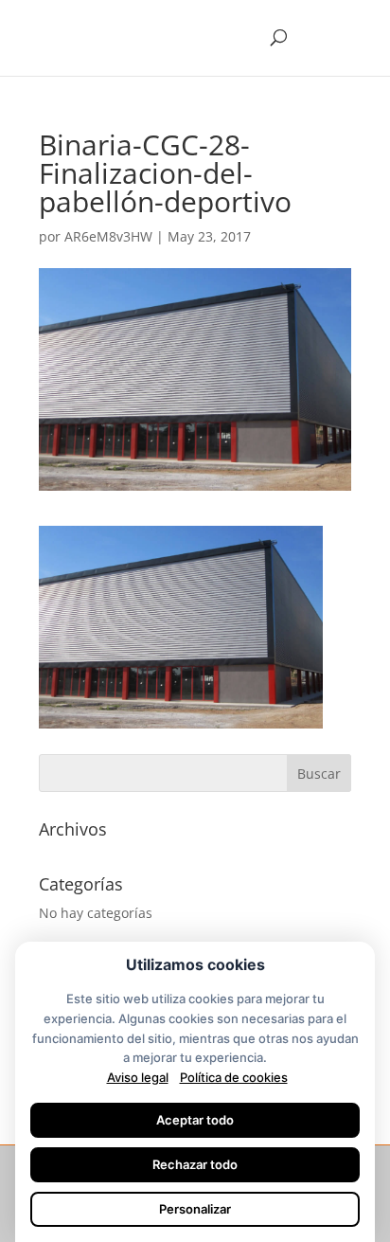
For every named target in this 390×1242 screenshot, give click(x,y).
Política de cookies (234, 1077)
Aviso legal (137, 1077)
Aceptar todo (195, 1119)
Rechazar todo (195, 1164)
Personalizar (195, 1208)
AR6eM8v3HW (108, 236)
